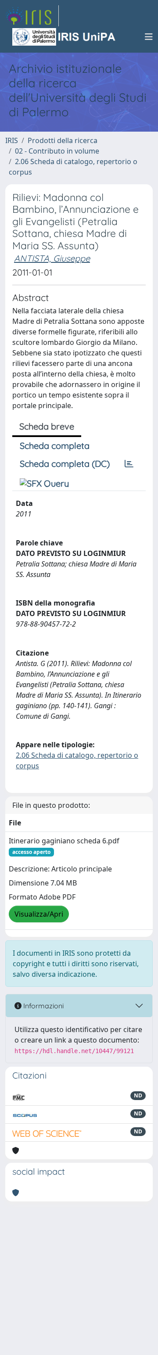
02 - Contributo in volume (57, 151)
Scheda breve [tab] (46, 426)
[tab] (129, 464)
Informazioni (43, 1005)
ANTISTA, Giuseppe (52, 258)
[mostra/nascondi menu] (149, 36)
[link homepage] (32, 15)
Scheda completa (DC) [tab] (65, 463)
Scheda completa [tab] (55, 445)
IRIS (11, 140)
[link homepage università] (64, 36)
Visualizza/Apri (38, 914)
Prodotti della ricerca (62, 140)
